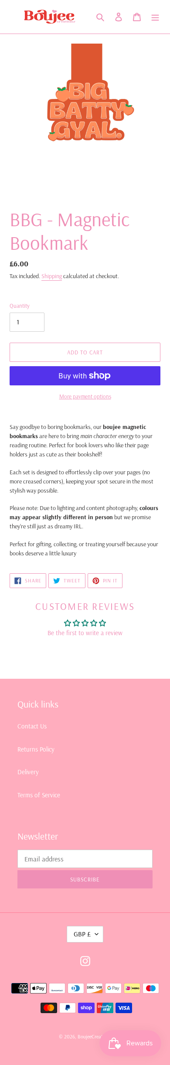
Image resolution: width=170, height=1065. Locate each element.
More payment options (85, 396)
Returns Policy (35, 749)
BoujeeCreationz (95, 1036)
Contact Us (32, 726)
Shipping (51, 276)
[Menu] (155, 16)
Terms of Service (38, 795)
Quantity (20, 305)
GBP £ (82, 933)
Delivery (28, 772)
